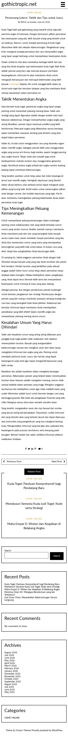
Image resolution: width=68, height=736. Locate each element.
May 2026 (9, 661)
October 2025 (11, 679)
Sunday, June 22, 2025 (40, 22)
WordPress (57, 730)
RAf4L (24, 22)
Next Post (57, 461)
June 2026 (9, 658)
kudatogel (14, 84)
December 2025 (12, 674)
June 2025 (9, 690)
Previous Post (13, 461)
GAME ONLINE (34, 13)
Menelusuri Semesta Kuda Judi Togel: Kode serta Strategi (31, 587)
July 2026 (9, 655)
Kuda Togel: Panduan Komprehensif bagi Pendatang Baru (32, 584)
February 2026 (11, 668)
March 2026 (10, 666)
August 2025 (10, 684)
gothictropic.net (19, 4)
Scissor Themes (23, 730)
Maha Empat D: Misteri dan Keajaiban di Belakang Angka (32, 589)
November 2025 (12, 676)
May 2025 (9, 692)
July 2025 (9, 687)
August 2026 (10, 653)
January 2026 (11, 671)
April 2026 (9, 663)
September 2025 (12, 682)
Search (7, 551)
